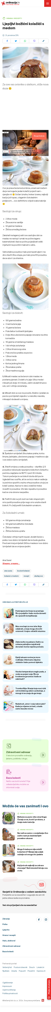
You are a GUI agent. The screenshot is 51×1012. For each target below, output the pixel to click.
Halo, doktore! (8, 941)
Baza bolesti (8, 951)
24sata (14, 971)
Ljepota (5, 930)
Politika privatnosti (10, 993)
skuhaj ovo (38, 576)
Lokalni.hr (40, 967)
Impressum (7, 986)
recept (26, 576)
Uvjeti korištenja (9, 990)
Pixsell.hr (31, 971)
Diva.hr (32, 967)
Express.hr (41, 971)
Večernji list (7, 967)
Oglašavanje (7, 983)
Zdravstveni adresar (11, 946)
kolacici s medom (11, 576)
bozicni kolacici (23, 571)
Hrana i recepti (9, 935)
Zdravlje (6, 919)
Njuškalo (5, 971)
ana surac (8, 571)
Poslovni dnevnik (20, 967)
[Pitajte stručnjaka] (49, 989)
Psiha (4, 924)
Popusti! (22, 971)
